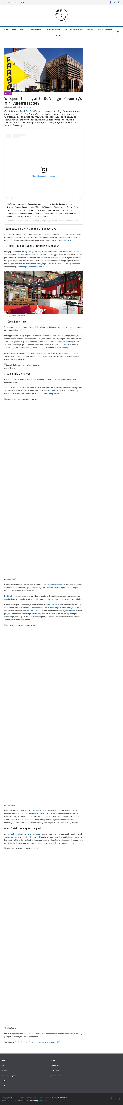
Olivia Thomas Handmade (53, 585)
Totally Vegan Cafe (26, 336)
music (22, 30)
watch (4, 1081)
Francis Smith (27, 107)
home (6, 30)
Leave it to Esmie (54, 353)
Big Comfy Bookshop (33, 252)
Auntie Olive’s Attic (12, 388)
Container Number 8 (33, 611)
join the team (55, 1076)
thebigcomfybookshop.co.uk (32, 267)
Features (90, 30)
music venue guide (9, 1076)
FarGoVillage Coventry (30, 221)
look (3, 1086)
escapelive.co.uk (64, 240)
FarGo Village (33, 111)
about (52, 1061)
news (14, 30)
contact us (54, 1066)
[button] (26, 29)
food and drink (53, 30)
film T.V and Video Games (73, 30)
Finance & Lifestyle (105, 30)
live (3, 1066)
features (8, 93)
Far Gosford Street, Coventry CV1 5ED (44, 1042)
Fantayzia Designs (32, 810)
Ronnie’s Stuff (49, 391)
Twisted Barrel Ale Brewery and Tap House (23, 834)
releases (5, 1071)
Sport (58, 35)
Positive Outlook (11, 596)
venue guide (36, 30)
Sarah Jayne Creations (66, 611)
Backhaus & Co (48, 342)
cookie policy (55, 1071)
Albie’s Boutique (52, 605)
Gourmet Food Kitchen (62, 345)
